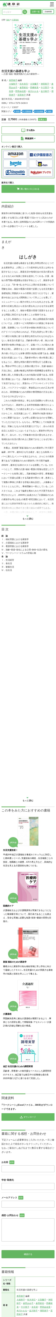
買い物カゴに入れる (29, 188)
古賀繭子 (34, 83)
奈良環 (35, 1306)
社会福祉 (39, 111)
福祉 (8, 19)
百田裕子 (21, 94)
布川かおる (33, 91)
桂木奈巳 (24, 83)
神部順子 (45, 83)
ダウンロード (29, 1116)
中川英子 (45, 87)
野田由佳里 (20, 91)
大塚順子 (13, 83)
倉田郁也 (24, 87)
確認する (28, 1254)
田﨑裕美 (34, 87)
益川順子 (45, 91)
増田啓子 (44, 1310)
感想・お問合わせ (12, 1215)
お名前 (7, 1162)
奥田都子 (13, 80)
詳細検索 (48, 11)
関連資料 (29, 138)
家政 (18, 111)
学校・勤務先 (7, 1179)
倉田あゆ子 (28, 1303)
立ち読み (30, 130)
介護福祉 (15, 19)
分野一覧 (36, 11)
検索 (25, 12)
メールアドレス (12, 1197)
